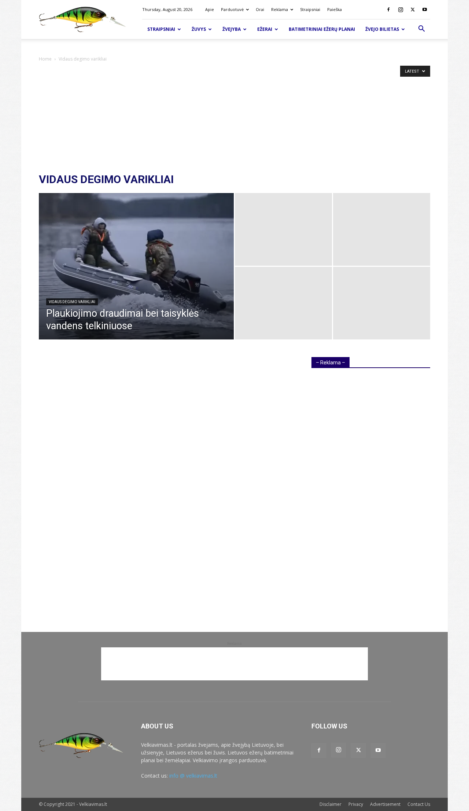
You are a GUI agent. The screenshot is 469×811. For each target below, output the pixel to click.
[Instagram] (400, 9)
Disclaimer (330, 804)
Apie (209, 9)
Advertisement (385, 804)
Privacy (355, 804)
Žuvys (199, 29)
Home (45, 59)
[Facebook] (388, 9)
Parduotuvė (232, 9)
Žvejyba (231, 29)
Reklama (279, 9)
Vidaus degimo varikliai (72, 302)
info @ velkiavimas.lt (193, 775)
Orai (260, 9)
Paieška (334, 9)
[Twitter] (412, 9)
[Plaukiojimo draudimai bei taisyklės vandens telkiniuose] (136, 278)
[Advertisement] (234, 118)
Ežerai (264, 29)
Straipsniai (310, 9)
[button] (421, 29)
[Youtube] (424, 9)
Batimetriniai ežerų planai (322, 29)
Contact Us (418, 804)
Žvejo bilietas (382, 29)
